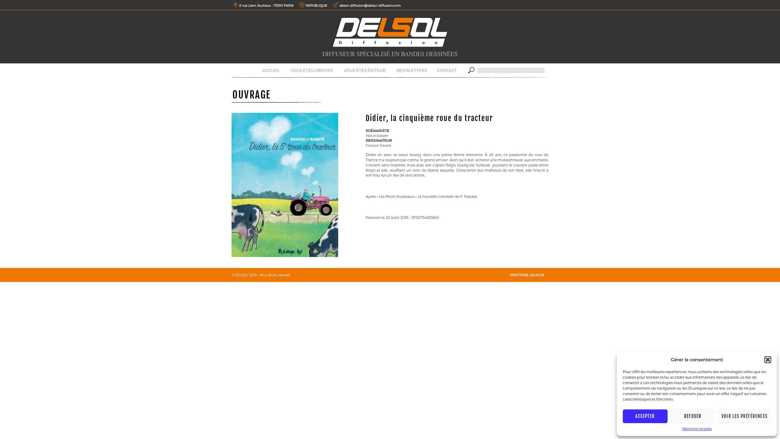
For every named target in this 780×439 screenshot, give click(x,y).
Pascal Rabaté (377, 135)
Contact (447, 70)
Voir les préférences (745, 416)
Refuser (692, 416)
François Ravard (378, 145)
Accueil (271, 70)
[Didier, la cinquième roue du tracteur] (285, 255)
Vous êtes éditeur (365, 70)
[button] (768, 360)
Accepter (645, 416)
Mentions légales (697, 429)
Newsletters (411, 70)
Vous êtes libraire (311, 70)
